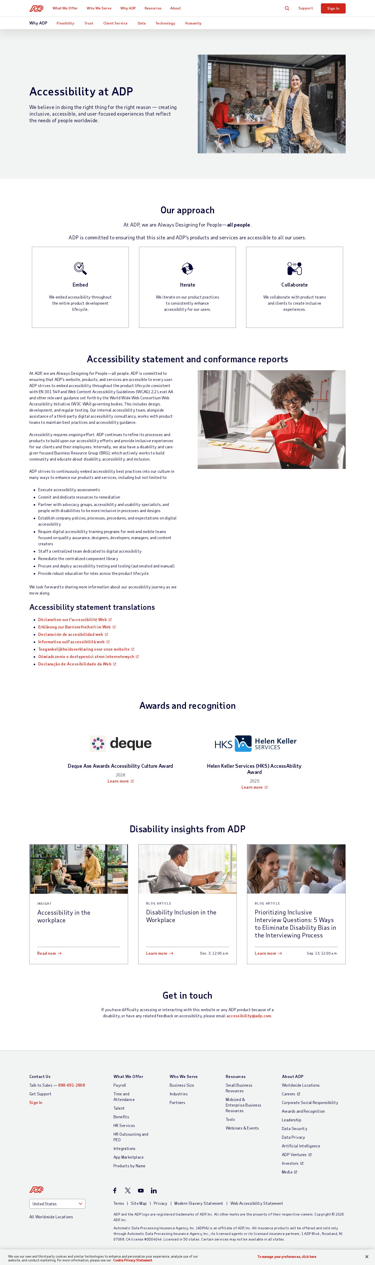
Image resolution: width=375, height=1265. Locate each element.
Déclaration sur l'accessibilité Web (72, 619)
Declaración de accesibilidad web (70, 634)
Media (287, 1171)
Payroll (120, 1085)
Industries (179, 1093)
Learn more (118, 780)
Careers (288, 1093)
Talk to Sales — (57, 1085)
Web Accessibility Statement (256, 1203)
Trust (88, 23)
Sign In (333, 8)
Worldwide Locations (301, 1085)
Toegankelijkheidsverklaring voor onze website (84, 649)
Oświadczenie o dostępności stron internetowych (86, 656)
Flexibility (65, 23)
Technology (165, 23)
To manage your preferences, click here (287, 1257)
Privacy (161, 1203)
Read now (46, 953)
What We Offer (65, 8)
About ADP (293, 1076)
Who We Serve (99, 8)
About (175, 8)
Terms (119, 1203)
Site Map (139, 1203)
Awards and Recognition (303, 1111)
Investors (290, 1163)
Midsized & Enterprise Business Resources (243, 1105)
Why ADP (128, 8)
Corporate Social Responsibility (310, 1102)
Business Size (182, 1085)
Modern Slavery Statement (198, 1203)
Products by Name (129, 1165)
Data (142, 23)
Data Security (294, 1128)
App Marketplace (129, 1157)
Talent (119, 1108)
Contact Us (40, 1076)
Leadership (291, 1119)
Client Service (115, 23)
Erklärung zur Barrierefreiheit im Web (74, 626)
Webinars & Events (242, 1127)
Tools (230, 1119)
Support (305, 8)
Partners (177, 1102)
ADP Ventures (294, 1154)
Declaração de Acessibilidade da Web (74, 663)
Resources (153, 8)
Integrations (125, 1148)
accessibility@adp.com (249, 1015)
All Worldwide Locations (51, 1216)
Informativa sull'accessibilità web (71, 641)
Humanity (193, 23)
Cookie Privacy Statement (132, 1260)
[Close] (366, 1256)
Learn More (157, 953)
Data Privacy (293, 1137)
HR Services (124, 1125)
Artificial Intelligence (301, 1145)
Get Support (40, 1093)
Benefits (121, 1116)
